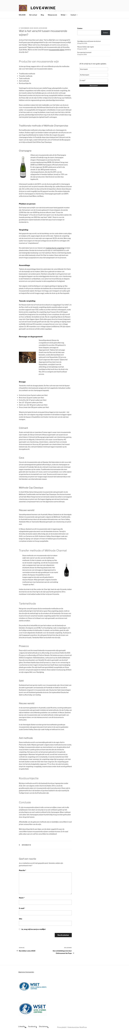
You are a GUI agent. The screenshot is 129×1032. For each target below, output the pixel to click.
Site (20, 919)
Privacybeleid (61, 1027)
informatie (26, 845)
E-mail (22, 908)
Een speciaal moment (84, 52)
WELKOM (22, 15)
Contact (73, 15)
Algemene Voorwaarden (26, 972)
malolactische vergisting (55, 248)
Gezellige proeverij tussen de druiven (89, 41)
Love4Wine (43, 8)
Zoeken (79, 28)
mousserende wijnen (56, 50)
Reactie (22, 870)
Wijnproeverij (52, 15)
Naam (22, 898)
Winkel (63, 15)
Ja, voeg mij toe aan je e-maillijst (33, 929)
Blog (42, 15)
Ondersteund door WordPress (77, 1027)
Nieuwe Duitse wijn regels (85, 47)
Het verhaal (33, 15)
